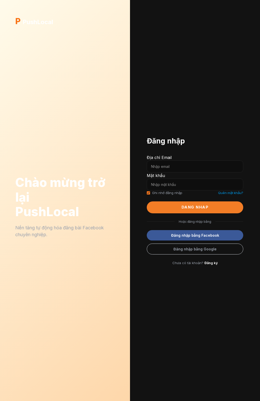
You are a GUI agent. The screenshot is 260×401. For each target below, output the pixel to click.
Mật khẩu (156, 175)
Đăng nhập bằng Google (195, 249)
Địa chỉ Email (159, 157)
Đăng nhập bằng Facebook (195, 235)
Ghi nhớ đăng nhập (167, 193)
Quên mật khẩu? (230, 193)
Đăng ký (211, 263)
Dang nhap (195, 207)
